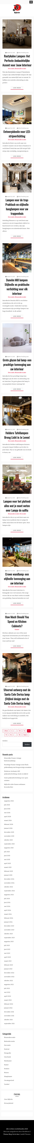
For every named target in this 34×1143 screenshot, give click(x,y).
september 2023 (9, 937)
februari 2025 (8, 871)
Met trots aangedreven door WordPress (16, 1131)
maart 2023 (7, 961)
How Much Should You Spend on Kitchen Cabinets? (17, 621)
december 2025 (9, 832)
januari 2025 (8, 875)
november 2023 (9, 930)
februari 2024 (8, 918)
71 (24, 731)
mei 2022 (7, 992)
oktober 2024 (8, 887)
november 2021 (9, 1016)
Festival (6, 1049)
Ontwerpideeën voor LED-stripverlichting (17, 133)
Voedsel (6, 1084)
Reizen (6, 1072)
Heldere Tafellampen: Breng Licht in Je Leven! (17, 435)
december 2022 (9, 973)
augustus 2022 (9, 984)
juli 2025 (7, 851)
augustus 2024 (9, 894)
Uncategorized (9, 1080)
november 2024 (9, 883)
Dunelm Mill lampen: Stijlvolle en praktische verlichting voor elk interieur (17, 287)
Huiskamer (8, 1061)
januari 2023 (8, 969)
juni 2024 (7, 902)
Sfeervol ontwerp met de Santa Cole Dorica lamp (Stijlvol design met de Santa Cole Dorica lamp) (17, 696)
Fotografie (7, 1053)
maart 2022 (8, 1000)
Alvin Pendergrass (23, 52)
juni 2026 (7, 809)
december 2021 (9, 1012)
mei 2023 (7, 953)
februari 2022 (8, 1004)
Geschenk (7, 1057)
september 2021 (9, 1023)
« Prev (6, 731)
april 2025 (7, 863)
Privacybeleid (8, 1103)
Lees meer (17, 87)
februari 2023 (8, 965)
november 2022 (9, 976)
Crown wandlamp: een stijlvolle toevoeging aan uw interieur (17, 578)
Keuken (6, 1068)
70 (20, 731)
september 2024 (9, 891)
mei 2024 (7, 906)
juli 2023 (7, 945)
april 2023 (7, 957)
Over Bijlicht (8, 1099)
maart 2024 (8, 914)
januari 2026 (8, 828)
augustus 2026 (9, 801)
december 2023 (9, 926)
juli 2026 (7, 805)
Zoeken (4, 741)
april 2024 (7, 910)
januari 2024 (8, 922)
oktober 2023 (8, 934)
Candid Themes (25, 1134)
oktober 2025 (8, 840)
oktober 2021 (8, 1019)
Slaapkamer (8, 1076)
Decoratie (11, 68)
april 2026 (7, 816)
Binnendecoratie (20, 68)
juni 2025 (7, 855)
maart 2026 (8, 820)
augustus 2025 (9, 848)
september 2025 (9, 844)
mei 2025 (7, 859)
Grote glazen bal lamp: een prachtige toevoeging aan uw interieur (17, 364)
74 (11, 735)
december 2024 (9, 879)
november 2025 (9, 836)
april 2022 (7, 996)
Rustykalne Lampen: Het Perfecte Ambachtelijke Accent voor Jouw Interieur (17, 60)
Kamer (17, 629)
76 (19, 735)
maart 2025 (7, 867)
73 (6, 735)
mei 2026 (7, 812)
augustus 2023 (9, 941)
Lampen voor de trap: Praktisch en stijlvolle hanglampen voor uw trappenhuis (17, 207)
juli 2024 (7, 898)
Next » (26, 735)
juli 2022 (7, 988)
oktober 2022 (8, 980)
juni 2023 (7, 949)
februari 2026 (8, 824)
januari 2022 (8, 1008)
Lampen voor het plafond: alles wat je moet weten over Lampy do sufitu (17, 505)
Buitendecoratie (9, 1041)
